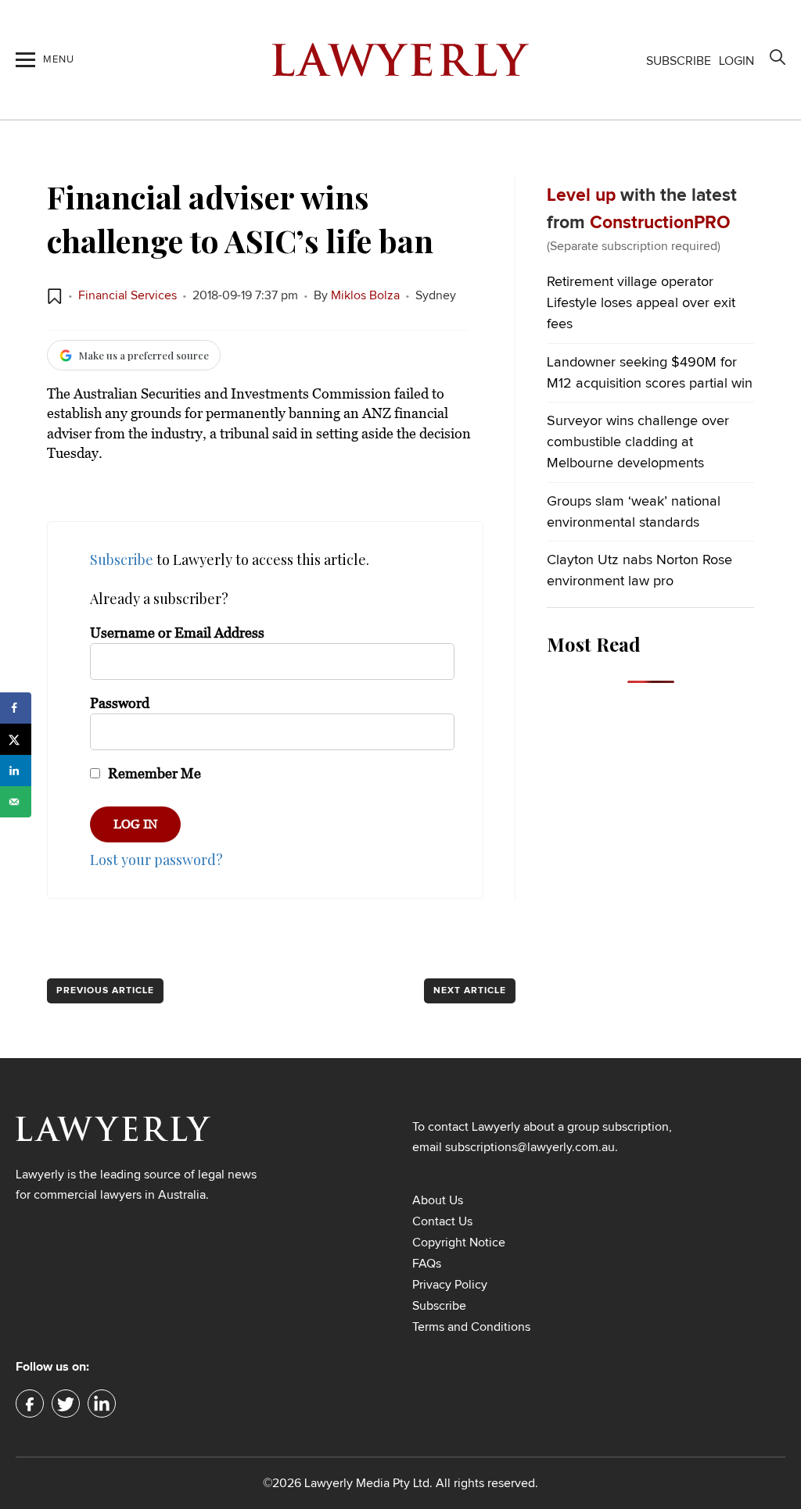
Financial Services (127, 295)
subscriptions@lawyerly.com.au (530, 1147)
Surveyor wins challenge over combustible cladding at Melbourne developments (638, 442)
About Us (437, 1200)
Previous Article (105, 991)
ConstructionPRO (660, 223)
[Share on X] (15, 739)
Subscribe (678, 61)
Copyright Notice (458, 1242)
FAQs (426, 1263)
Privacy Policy (449, 1284)
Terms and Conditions (471, 1327)
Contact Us (442, 1221)
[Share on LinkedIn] (15, 770)
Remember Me (153, 773)
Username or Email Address (177, 633)
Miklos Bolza (365, 295)
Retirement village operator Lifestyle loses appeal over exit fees (641, 303)
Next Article (469, 991)
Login (736, 61)
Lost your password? (156, 859)
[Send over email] (15, 801)
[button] (55, 296)
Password (119, 703)
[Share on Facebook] (15, 708)
